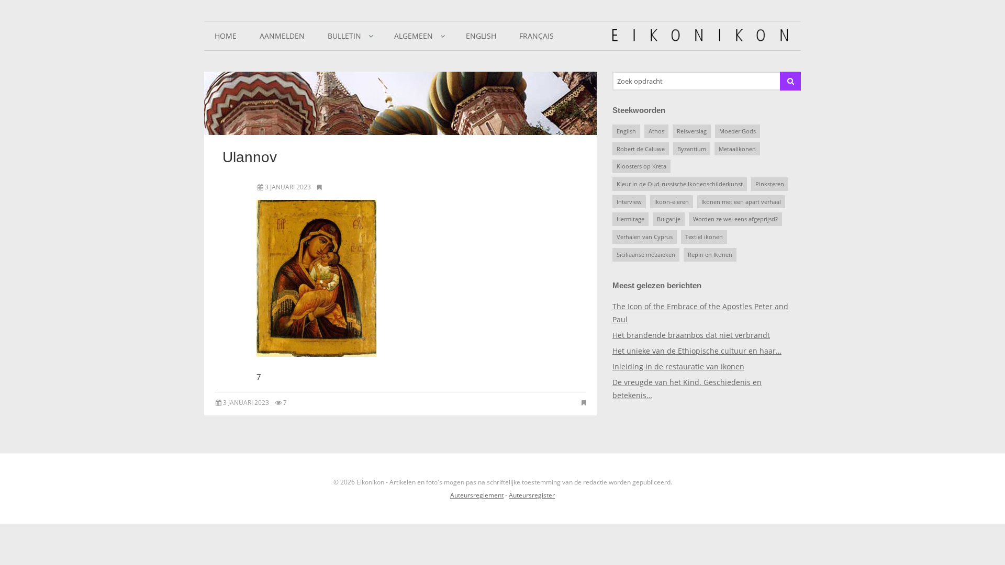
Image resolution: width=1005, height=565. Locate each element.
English (481, 36)
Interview (629, 202)
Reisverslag (692, 131)
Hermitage (630, 219)
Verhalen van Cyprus (645, 237)
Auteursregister (532, 495)
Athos (656, 131)
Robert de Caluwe (641, 149)
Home (226, 36)
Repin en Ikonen (710, 254)
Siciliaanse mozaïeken (646, 254)
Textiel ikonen (704, 237)
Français (536, 36)
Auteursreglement (477, 495)
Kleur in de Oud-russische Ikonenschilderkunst (680, 184)
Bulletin (344, 36)
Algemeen (413, 36)
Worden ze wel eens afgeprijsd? (735, 219)
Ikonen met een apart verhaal (741, 202)
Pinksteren (769, 184)
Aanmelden (282, 36)
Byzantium (691, 149)
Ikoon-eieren (671, 202)
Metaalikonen (737, 149)
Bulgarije (668, 219)
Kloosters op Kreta (641, 166)
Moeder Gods (737, 131)
